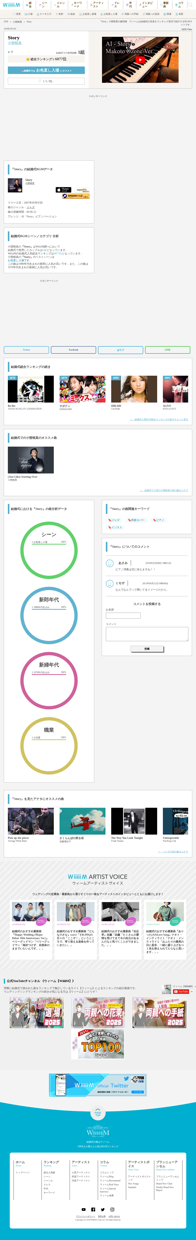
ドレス (47, 1184)
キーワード (49, 1192)
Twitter (26, 349)
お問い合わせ (114, 1216)
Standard (132, 1187)
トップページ (22, 1172)
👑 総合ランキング (46, 59)
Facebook (73, 349)
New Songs (133, 1183)
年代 (46, 1188)
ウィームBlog (107, 1176)
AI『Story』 (28, 216)
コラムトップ (107, 1172)
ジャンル (48, 1180)
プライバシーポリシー (85, 1216)
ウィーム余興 (107, 1195)
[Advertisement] (98, 127)
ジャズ (31, 207)
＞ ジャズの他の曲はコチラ (173, 851)
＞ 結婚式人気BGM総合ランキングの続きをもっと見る (159, 419)
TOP (6, 21)
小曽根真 (17, 22)
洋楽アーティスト (81, 1180)
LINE (168, 349)
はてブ (120, 350)
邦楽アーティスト (81, 1176)
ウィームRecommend (110, 1180)
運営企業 (102, 1216)
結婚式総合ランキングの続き (31, 366)
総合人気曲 (49, 1172)
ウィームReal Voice (109, 1184)
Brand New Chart (164, 1183)
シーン (47, 1176)
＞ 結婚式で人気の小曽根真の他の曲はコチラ (164, 490)
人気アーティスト (81, 1172)
